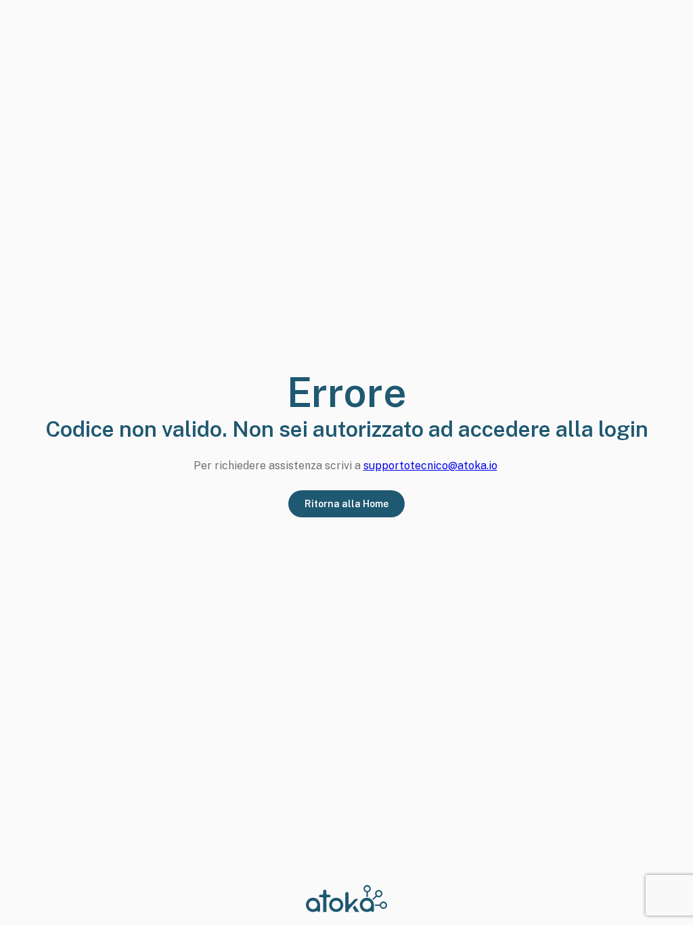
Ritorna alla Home (346, 503)
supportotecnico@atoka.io (430, 465)
